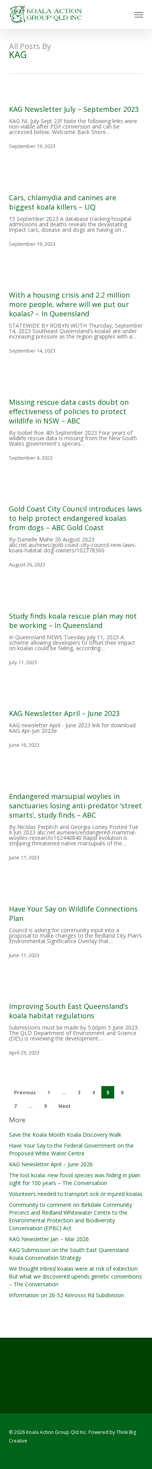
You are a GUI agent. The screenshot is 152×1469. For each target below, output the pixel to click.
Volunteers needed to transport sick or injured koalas (76, 1193)
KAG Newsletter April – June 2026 (51, 1164)
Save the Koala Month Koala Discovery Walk (65, 1134)
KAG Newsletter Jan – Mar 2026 (49, 1239)
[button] (138, 14)
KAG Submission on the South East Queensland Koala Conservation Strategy (69, 1253)
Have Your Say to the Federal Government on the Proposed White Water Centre (71, 1149)
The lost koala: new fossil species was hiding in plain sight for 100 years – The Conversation (74, 1179)
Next (64, 1106)
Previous (25, 1092)
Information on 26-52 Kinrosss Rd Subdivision (66, 1295)
